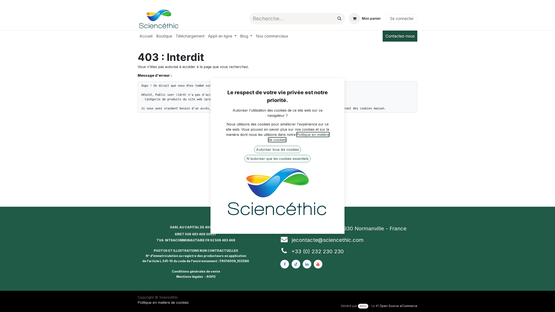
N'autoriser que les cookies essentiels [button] (277, 158)
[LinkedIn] (307, 264)
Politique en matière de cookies (163, 302)
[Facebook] (284, 264)
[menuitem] (146, 36)
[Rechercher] (339, 18)
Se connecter (402, 18)
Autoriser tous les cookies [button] (277, 149)
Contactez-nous (400, 36)
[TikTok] (296, 264)
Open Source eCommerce (398, 306)
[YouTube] (318, 264)
